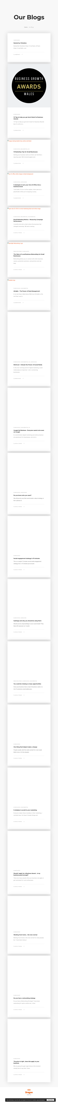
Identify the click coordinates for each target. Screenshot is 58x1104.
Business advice (17, 114)
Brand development (18, 251)
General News (23, 617)
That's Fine (50, 1100)
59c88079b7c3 (17, 54)
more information (41, 1100)
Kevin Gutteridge (18, 232)
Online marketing (31, 216)
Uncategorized (17, 40)
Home (25, 27)
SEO (29, 149)
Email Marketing (24, 149)
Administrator (18, 130)
